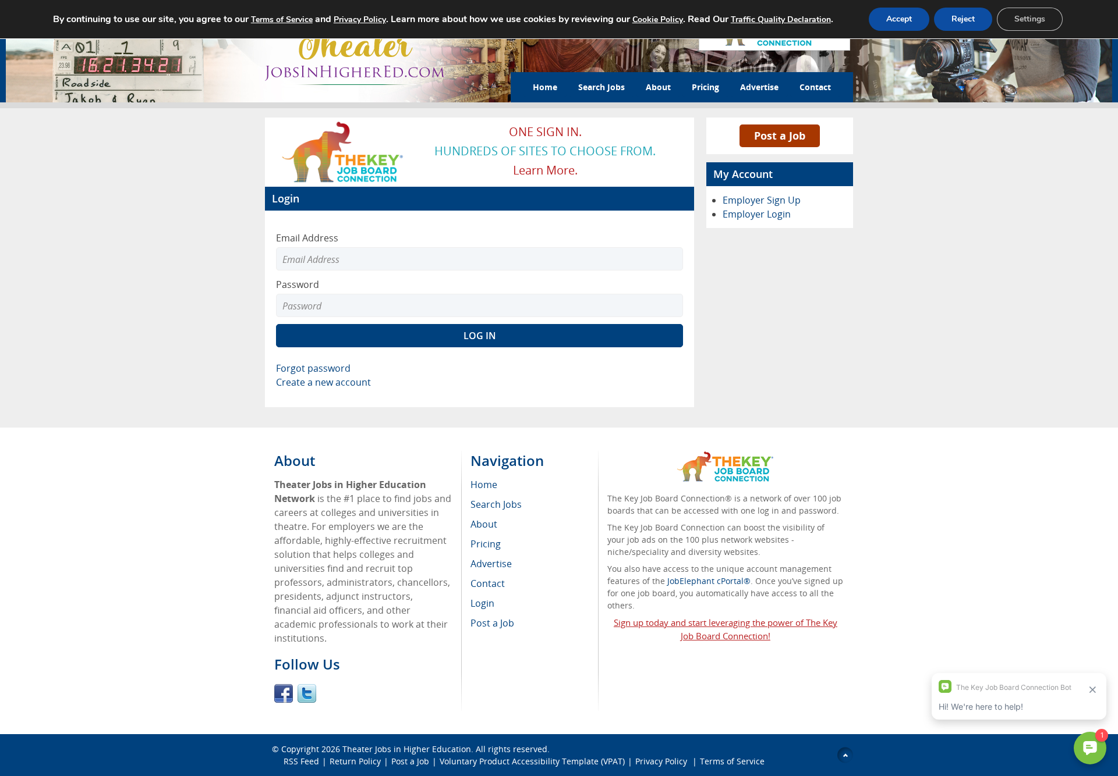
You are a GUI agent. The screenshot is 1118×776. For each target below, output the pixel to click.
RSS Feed (301, 761)
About (658, 86)
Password (297, 284)
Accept (899, 18)
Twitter (307, 693)
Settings (1029, 18)
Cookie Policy (657, 19)
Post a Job (779, 136)
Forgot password (313, 368)
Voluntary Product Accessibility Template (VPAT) (532, 761)
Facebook (283, 693)
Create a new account (323, 382)
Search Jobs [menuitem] (496, 504)
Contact (815, 86)
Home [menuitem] (483, 484)
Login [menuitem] (482, 603)
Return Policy (355, 761)
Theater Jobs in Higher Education (406, 748)
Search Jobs (601, 86)
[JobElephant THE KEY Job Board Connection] (343, 125)
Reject (963, 18)
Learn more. (545, 170)
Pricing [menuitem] (485, 543)
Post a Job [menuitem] (492, 623)
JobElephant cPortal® (709, 580)
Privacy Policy (662, 761)
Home (545, 86)
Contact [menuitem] (487, 583)
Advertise (759, 86)
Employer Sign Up (762, 200)
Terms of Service (732, 761)
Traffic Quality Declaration (781, 19)
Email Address (307, 238)
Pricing (705, 86)
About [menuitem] (483, 524)
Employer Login (757, 214)
